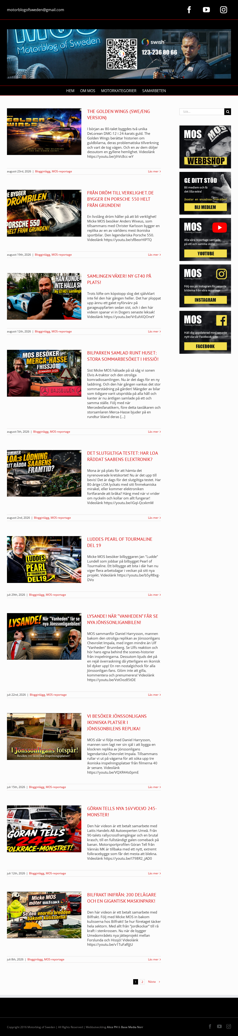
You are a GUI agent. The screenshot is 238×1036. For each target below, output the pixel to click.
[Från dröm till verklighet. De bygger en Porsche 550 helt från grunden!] (44, 213)
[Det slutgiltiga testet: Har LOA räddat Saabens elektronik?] (44, 473)
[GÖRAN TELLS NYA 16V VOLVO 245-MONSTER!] (44, 828)
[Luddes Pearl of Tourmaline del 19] (44, 559)
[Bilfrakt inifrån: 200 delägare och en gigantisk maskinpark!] (44, 915)
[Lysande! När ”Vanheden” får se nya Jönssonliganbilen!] (44, 636)
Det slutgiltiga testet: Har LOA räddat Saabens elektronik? (122, 456)
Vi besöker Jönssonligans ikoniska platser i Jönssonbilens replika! (117, 722)
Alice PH (112, 1027)
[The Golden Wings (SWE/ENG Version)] (44, 131)
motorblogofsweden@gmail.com (35, 9)
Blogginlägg (42, 171)
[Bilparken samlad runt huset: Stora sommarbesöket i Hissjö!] (44, 373)
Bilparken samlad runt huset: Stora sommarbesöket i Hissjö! (123, 356)
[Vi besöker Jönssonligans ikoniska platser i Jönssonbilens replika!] (44, 736)
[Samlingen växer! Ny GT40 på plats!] (44, 296)
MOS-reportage (62, 171)
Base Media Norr (132, 1027)
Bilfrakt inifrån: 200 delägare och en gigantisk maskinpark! (121, 898)
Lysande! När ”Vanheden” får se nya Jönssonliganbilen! (122, 619)
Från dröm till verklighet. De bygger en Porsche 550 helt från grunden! (120, 199)
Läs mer (153, 171)
